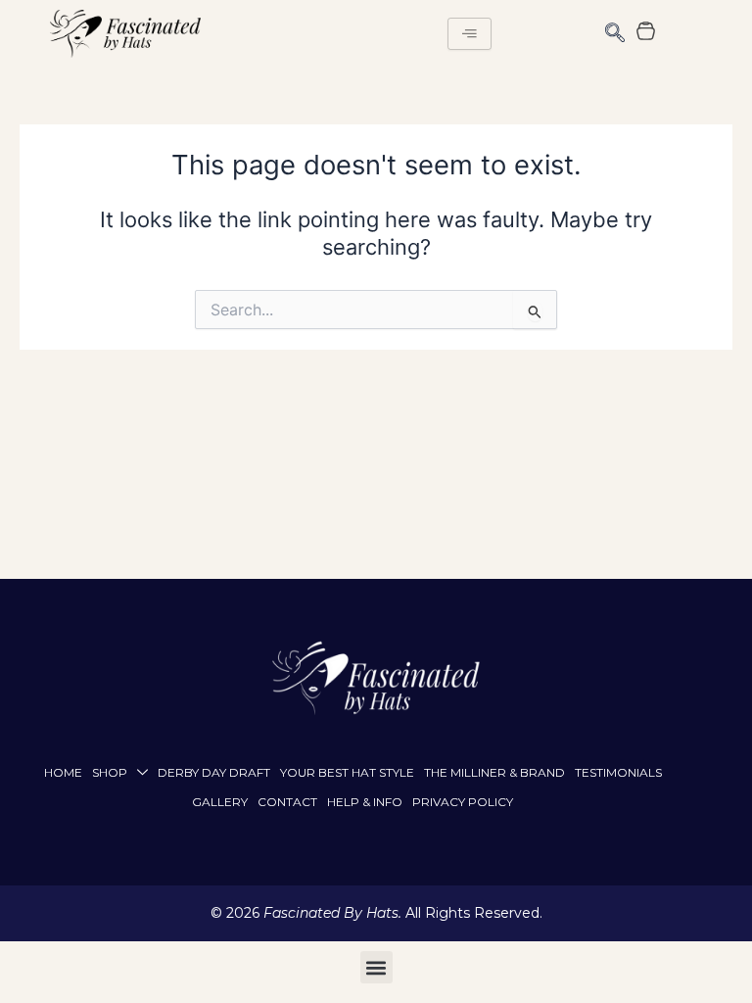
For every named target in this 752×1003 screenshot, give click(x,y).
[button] (615, 34)
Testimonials (618, 772)
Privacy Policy (462, 801)
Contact (287, 801)
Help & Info (364, 801)
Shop (109, 772)
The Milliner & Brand (494, 772)
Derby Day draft (214, 772)
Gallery (220, 801)
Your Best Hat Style (347, 772)
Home (63, 772)
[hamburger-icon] (469, 34)
